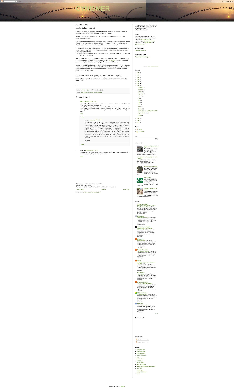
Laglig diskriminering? (143, 113)
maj (139, 102)
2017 (138, 75)
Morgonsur (140, 303)
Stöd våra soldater (141, 364)
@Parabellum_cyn (140, 44)
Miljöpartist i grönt (142, 293)
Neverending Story (141, 240)
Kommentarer (140, 342)
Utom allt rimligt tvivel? (142, 294)
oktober (140, 92)
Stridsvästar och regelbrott (150, 166)
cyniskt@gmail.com (145, 39)
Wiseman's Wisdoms (142, 282)
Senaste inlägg (80, 189)
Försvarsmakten (91, 92)
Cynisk (140, 129)
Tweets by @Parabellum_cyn (142, 57)
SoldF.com (139, 368)
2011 (138, 118)
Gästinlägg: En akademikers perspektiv (147, 110)
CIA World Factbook (141, 372)
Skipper (139, 260)
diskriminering (84, 92)
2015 (138, 79)
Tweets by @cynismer (140, 50)
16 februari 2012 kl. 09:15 (91, 150)
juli (139, 98)
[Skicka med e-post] (95, 90)
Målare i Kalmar (140, 274)
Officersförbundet (141, 353)
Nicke (81, 101)
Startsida (103, 189)
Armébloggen (140, 272)
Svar (83, 117)
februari (140, 109)
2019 (138, 73)
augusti (140, 96)
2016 (138, 77)
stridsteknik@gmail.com (149, 41)
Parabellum (141, 131)
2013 (138, 83)
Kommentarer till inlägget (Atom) (93, 192)
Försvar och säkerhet (142, 204)
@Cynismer (148, 42)
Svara (81, 113)
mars (139, 106)
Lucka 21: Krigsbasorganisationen (145, 283)
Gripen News (140, 216)
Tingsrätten (112, 60)
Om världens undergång (142, 305)
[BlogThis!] (97, 90)
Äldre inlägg (126, 189)
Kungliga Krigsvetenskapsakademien (146, 366)
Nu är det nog (147, 177)
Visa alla (156, 313)
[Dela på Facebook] (101, 90)
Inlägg (139, 339)
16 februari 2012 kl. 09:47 (96, 120)
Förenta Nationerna (141, 355)
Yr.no (138, 373)
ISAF (138, 357)
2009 (138, 122)
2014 (138, 81)
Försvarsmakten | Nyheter (144, 227)
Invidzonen (139, 360)
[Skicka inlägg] (92, 89)
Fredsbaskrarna (141, 359)
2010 (138, 120)
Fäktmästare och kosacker (143, 251)
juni (139, 100)
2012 (138, 85)
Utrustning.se (140, 370)
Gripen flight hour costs (142, 217)
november (141, 89)
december (141, 87)
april (139, 104)
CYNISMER (93, 8)
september (141, 94)
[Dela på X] (99, 90)
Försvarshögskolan (141, 351)
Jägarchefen (140, 239)
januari (140, 115)
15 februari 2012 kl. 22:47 (90, 101)
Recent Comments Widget (152, 66)
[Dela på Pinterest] (102, 90)
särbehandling (98, 92)
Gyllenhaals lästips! (142, 250)
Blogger (123, 386)
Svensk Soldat (140, 362)
